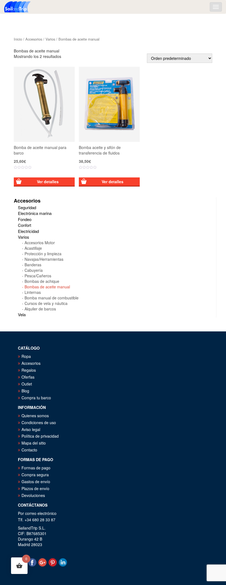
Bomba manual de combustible (52, 298)
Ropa (26, 356)
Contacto (29, 450)
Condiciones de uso (38, 422)
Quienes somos (35, 415)
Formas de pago (35, 467)
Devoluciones (33, 495)
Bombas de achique (42, 281)
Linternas (33, 292)
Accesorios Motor (40, 242)
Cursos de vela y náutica (46, 303)
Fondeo (24, 219)
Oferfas (27, 377)
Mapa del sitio (33, 443)
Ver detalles (48, 181)
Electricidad (28, 231)
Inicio (18, 39)
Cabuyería (34, 270)
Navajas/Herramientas (44, 259)
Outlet (26, 384)
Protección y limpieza (43, 253)
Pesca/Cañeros (38, 275)
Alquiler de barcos (40, 309)
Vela (22, 314)
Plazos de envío (35, 488)
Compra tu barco (36, 397)
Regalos (28, 370)
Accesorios (33, 39)
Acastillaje (33, 248)
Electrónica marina (35, 213)
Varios (50, 39)
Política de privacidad (40, 436)
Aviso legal (30, 429)
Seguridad (27, 207)
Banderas (33, 264)
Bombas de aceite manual (47, 286)
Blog (25, 390)
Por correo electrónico (37, 513)
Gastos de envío (35, 481)
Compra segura (35, 474)
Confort (24, 225)
